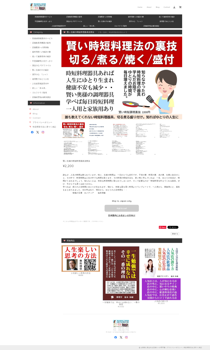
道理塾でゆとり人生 (167, 21)
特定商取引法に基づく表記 (44, 127)
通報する (175, 234)
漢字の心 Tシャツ (136, 21)
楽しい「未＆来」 (89, 26)
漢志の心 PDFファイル (74, 21)
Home (140, 7)
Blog (158, 7)
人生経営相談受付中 (59, 26)
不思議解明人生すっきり (43, 21)
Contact (167, 7)
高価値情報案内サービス (43, 17)
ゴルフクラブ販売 (120, 26)
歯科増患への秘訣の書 (136, 17)
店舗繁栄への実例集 (105, 17)
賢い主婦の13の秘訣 (105, 21)
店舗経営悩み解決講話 (151, 26)
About (149, 7)
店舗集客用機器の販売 (74, 17)
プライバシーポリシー (42, 122)
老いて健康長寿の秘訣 (167, 17)
